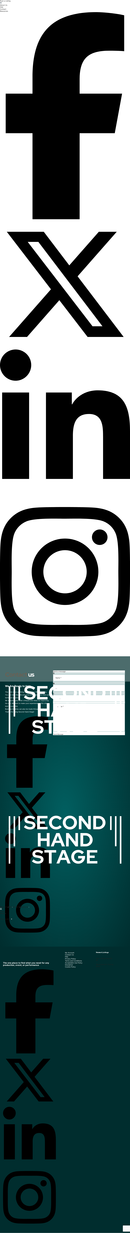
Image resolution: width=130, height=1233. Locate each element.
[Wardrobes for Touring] (105, 962)
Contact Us (69, 955)
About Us (4, 5)
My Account (69, 953)
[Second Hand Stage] (65, 775)
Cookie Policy (70, 967)
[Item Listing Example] (105, 956)
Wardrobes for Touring (104, 964)
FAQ (2, 7)
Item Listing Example (104, 958)
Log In (2, 911)
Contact (3, 9)
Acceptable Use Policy (73, 963)
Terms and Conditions (73, 961)
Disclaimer (69, 965)
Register (3, 913)
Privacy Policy (70, 959)
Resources (4, 11)
